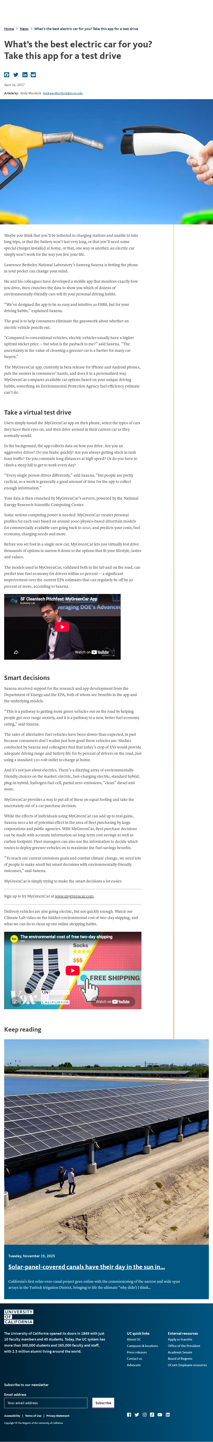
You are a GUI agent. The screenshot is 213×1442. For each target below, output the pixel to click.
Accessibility (12, 1416)
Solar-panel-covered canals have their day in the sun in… (86, 1267)
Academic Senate (180, 1352)
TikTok (152, 1415)
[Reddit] (33, 75)
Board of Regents (180, 1359)
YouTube (159, 1415)
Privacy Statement (57, 1416)
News (24, 29)
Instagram (144, 1415)
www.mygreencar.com (74, 897)
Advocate (134, 1365)
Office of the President (184, 1346)
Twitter (136, 1415)
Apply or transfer (180, 1339)
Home (9, 29)
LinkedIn (168, 1415)
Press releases (137, 1352)
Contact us (134, 1359)
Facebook (129, 1415)
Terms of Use (33, 1416)
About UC (134, 1339)
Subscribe (103, 1403)
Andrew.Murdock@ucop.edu (63, 93)
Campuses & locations (142, 1346)
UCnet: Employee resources (187, 1365)
